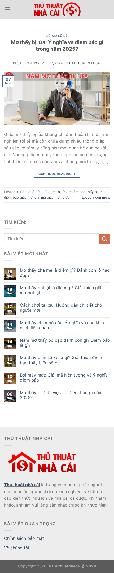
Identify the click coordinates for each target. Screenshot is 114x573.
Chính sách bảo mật (24, 538)
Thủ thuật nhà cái (22, 484)
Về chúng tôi (16, 547)
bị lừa (62, 192)
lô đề (65, 197)
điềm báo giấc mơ (18, 197)
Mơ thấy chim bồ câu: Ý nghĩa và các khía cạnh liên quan (62, 325)
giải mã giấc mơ (46, 197)
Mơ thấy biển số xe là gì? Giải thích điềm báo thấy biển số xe (61, 360)
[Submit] (104, 239)
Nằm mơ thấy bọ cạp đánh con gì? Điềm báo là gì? (65, 343)
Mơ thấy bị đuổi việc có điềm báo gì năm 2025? (61, 395)
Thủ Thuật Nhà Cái (85, 63)
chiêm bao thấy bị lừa (86, 192)
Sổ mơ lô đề (57, 36)
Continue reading (57, 174)
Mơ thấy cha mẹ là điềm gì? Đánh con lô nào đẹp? (65, 273)
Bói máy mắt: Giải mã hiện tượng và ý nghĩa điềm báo (64, 378)
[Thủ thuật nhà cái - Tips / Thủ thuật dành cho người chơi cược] (57, 9)
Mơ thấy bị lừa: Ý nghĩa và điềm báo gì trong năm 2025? (57, 45)
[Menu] (7, 9)
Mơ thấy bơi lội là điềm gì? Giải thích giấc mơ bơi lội (62, 290)
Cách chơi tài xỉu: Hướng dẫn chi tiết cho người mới (61, 308)
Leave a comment (96, 197)
